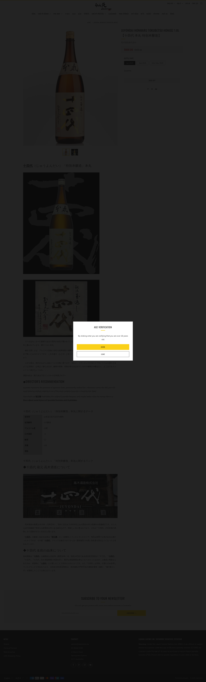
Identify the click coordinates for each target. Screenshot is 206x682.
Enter (103, 347)
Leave (103, 354)
